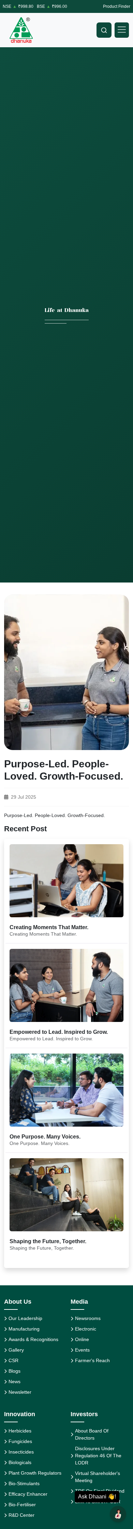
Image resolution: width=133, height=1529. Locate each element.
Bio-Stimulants (24, 1483)
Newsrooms (88, 1318)
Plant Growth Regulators (35, 1473)
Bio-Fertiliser (22, 1504)
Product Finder (116, 6)
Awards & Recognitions (33, 1339)
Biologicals (20, 1462)
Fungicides (20, 1441)
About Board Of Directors (91, 1434)
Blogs (14, 1371)
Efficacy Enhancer (28, 1494)
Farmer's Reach (92, 1360)
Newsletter (20, 1392)
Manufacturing (24, 1329)
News (14, 1381)
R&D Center (21, 1515)
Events (82, 1350)
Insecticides (21, 1452)
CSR (13, 1360)
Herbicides (20, 1431)
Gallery (16, 1350)
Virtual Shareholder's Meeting (97, 1477)
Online (82, 1339)
